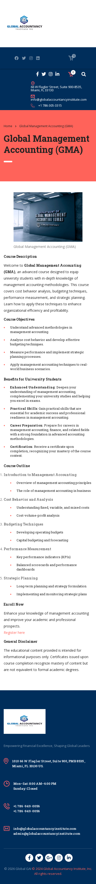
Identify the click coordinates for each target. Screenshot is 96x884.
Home (8, 126)
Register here (14, 632)
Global (20, 868)
